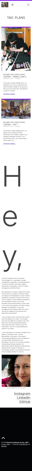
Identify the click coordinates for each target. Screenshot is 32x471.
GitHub (24, 402)
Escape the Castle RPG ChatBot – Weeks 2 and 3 (14, 76)
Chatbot (18, 78)
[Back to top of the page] (3, 439)
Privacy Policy (5, 444)
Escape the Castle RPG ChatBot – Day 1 (14, 123)
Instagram (22, 393)
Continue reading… (9, 94)
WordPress (23, 444)
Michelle (3, 446)
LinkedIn (23, 398)
